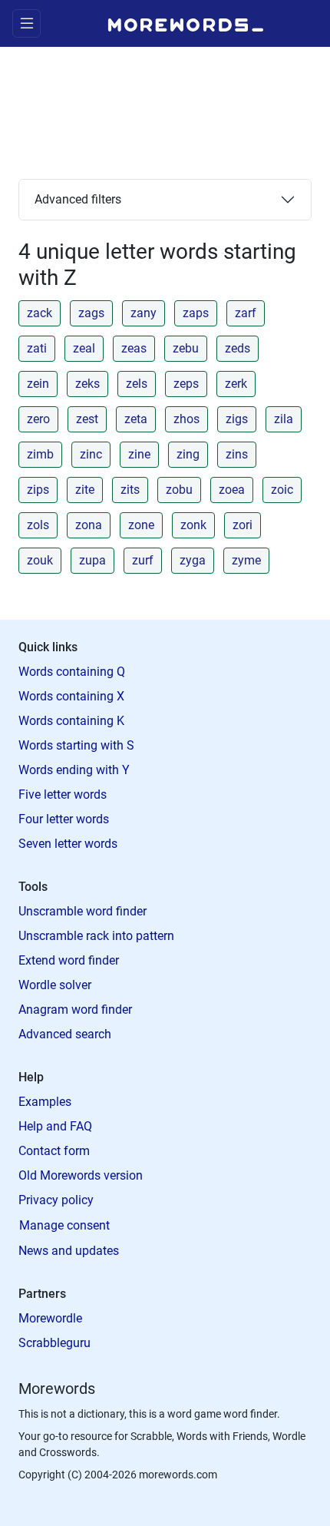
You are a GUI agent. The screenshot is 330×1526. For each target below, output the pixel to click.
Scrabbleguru (54, 1343)
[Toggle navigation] (26, 23)
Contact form (54, 1151)
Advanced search (64, 1034)
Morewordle (50, 1318)
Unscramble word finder (82, 911)
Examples (44, 1101)
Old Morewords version (80, 1175)
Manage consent (64, 1225)
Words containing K (71, 720)
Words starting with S (76, 745)
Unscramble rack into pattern (96, 936)
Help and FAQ (55, 1126)
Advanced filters (78, 199)
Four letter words (63, 819)
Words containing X (71, 696)
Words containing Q (71, 671)
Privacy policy (56, 1200)
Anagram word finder (75, 1009)
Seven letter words (67, 843)
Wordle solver (54, 985)
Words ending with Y (74, 770)
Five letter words (62, 794)
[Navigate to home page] (185, 23)
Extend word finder (68, 960)
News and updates (68, 1250)
